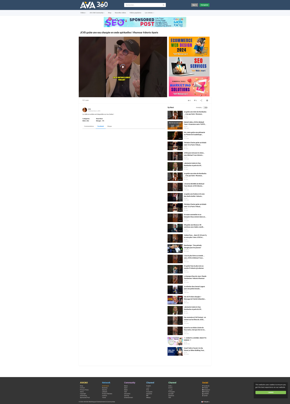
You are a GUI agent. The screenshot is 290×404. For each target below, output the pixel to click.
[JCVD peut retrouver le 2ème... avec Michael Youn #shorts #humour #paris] (175, 156)
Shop (109, 13)
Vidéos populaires (135, 13)
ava (89, 109)
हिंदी (147, 395)
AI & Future (105, 386)
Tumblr (205, 395)
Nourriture (99, 119)
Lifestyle (104, 392)
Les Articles (149, 13)
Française (149, 392)
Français (206, 402)
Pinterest (206, 392)
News (126, 390)
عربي (147, 388)
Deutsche (149, 393)
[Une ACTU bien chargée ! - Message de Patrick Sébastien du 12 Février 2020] (175, 300)
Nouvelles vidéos (120, 13)
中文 (147, 390)
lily (186, 301)
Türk (169, 397)
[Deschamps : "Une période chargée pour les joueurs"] (175, 248)
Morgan (98, 121)
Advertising (83, 395)
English (148, 386)
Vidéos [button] (82, 13)
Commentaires (89, 126)
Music (126, 386)
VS (103, 121)
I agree (270, 392)
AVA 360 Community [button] (96, 13)
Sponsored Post (85, 397)
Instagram (207, 390)
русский (170, 393)
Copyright (83, 393)
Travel (104, 397)
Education (127, 393)
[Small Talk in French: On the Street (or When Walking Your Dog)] (175, 351)
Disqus (109, 126)
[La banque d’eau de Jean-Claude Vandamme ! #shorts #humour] (175, 279)
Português (171, 392)
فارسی (170, 390)
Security (104, 390)
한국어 (170, 388)
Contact (82, 388)
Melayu (148, 397)
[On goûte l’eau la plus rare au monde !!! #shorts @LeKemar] (175, 269)
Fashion (104, 395)
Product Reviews (107, 393)
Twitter (206, 388)
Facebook (100, 126)
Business (105, 388)
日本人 (170, 386)
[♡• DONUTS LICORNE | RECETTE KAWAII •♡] (175, 341)
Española (171, 395)
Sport (125, 388)
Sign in (194, 5)
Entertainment (128, 397)
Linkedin (206, 393)
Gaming (126, 395)
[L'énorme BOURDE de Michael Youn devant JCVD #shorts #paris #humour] (175, 187)
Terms (82, 392)
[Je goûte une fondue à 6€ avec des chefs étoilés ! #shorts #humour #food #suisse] (175, 197)
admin (187, 249)
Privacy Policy (84, 390)
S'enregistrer (204, 5)
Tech (125, 392)
